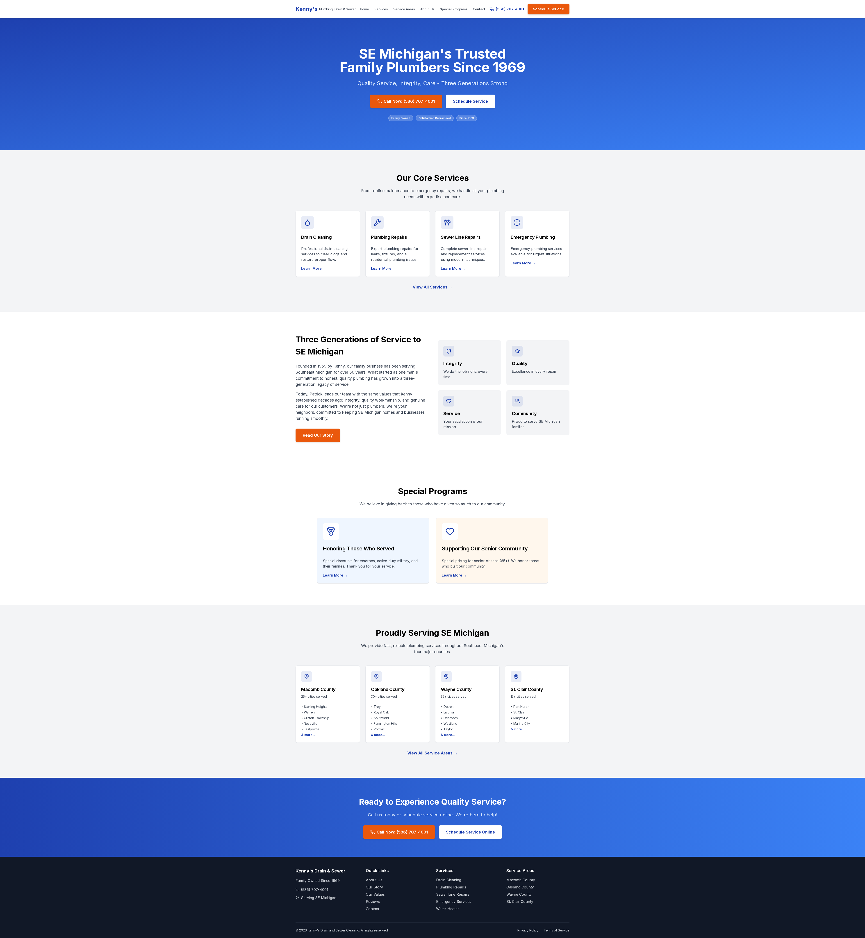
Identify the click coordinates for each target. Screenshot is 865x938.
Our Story (374, 887)
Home (364, 9)
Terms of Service (556, 930)
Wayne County (519, 894)
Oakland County (520, 887)
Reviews (373, 901)
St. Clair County (519, 901)
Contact (479, 9)
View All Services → (433, 287)
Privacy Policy (527, 930)
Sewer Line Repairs (452, 894)
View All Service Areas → (432, 753)
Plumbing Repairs (451, 887)
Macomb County (520, 880)
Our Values (375, 894)
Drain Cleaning (448, 880)
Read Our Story (318, 435)
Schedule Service (548, 9)
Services (381, 9)
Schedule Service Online (470, 832)
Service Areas (404, 9)
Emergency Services (453, 901)
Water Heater (447, 908)
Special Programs (453, 9)
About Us (427, 9)
